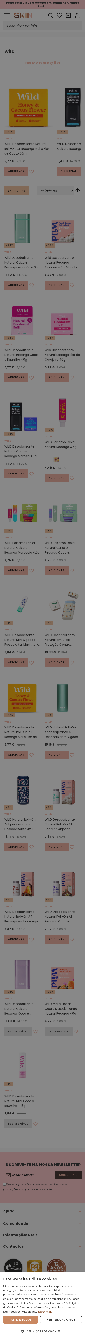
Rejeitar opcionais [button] (60, 1319)
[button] (42, 1331)
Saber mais (45, 1311)
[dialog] (42, 1305)
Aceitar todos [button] (21, 1319)
